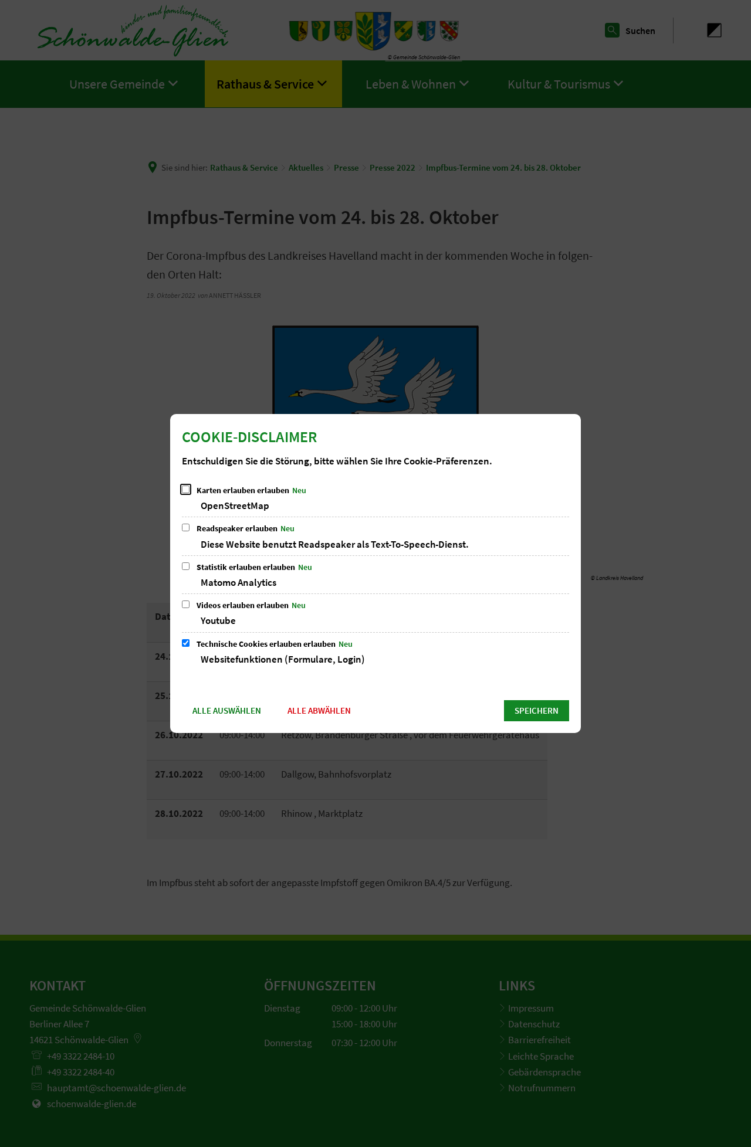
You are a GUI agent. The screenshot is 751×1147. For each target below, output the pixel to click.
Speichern (537, 710)
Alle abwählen (319, 710)
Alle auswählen (226, 710)
